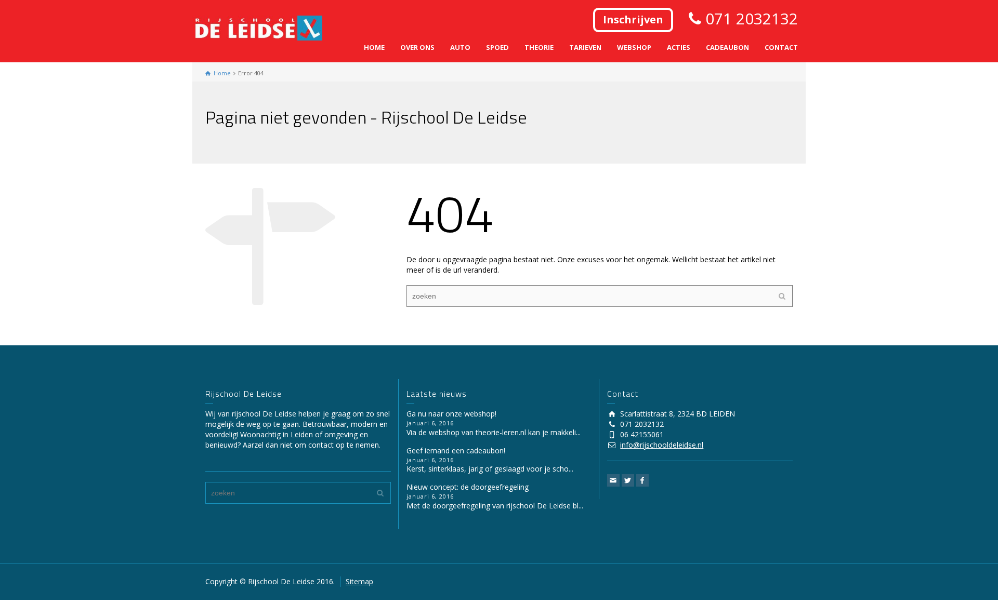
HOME (374, 47)
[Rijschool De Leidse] (257, 27)
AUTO (460, 47)
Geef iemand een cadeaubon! (455, 450)
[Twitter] (628, 480)
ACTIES (678, 47)
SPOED (497, 47)
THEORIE (539, 47)
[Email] (613, 480)
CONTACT (781, 47)
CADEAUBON (727, 47)
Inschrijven (633, 19)
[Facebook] (642, 480)
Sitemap (359, 581)
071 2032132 (749, 18)
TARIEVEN (585, 47)
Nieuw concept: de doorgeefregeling (467, 487)
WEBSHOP (634, 47)
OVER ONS (417, 47)
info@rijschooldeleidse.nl (661, 445)
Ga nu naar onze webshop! (451, 414)
